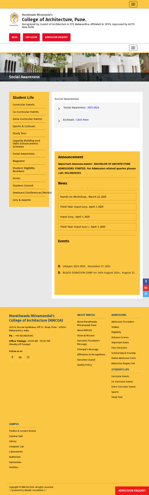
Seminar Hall (16, 436)
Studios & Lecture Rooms (22, 431)
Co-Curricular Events (122, 381)
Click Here (82, 119)
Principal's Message (87, 349)
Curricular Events (120, 376)
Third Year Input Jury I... (82, 220)
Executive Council (86, 359)
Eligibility (116, 332)
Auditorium (15, 457)
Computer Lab (16, 446)
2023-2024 (93, 107)
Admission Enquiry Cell (123, 363)
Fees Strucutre (119, 347)
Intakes (115, 327)
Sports (115, 392)
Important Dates (120, 342)
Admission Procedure (122, 321)
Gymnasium (15, 462)
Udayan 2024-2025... (86, 260)
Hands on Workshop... (83, 190)
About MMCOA (84, 330)
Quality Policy (84, 364)
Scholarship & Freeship (123, 353)
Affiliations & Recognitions (91, 354)
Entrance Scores (120, 337)
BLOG (15, 37)
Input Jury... (75, 210)
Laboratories (16, 451)
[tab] (29, 104)
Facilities (13, 467)
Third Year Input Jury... (81, 200)
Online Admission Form (123, 358)
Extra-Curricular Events (123, 386)
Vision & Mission (85, 335)
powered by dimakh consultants (28, 490)
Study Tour (117, 397)
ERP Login (31, 37)
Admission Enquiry (56, 37)
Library (12, 441)
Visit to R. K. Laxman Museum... (90, 230)
